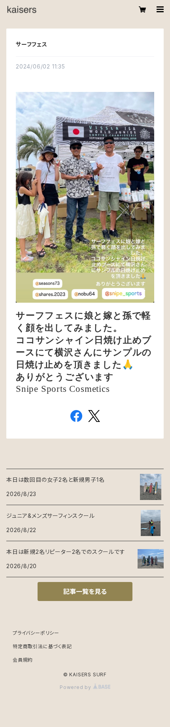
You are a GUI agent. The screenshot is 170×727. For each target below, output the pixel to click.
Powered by (76, 687)
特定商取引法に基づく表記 (42, 646)
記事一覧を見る (85, 591)
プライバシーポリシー (36, 633)
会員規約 (23, 660)
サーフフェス (31, 44)
